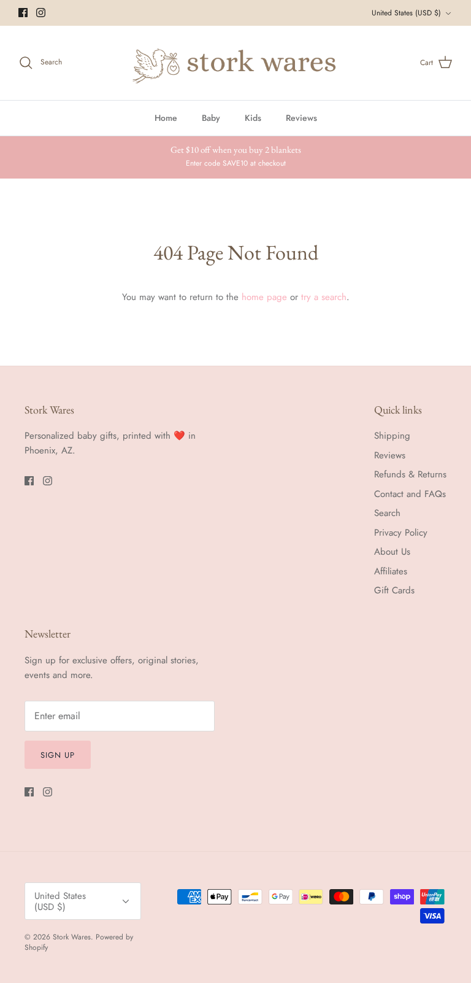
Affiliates (390, 571)
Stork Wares (72, 937)
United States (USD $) (406, 12)
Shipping (392, 435)
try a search (324, 297)
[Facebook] (23, 12)
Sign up (57, 755)
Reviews (301, 118)
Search (387, 513)
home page (264, 297)
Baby (211, 118)
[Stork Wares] (235, 63)
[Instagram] (40, 12)
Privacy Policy (400, 532)
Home (166, 118)
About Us (392, 551)
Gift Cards (394, 590)
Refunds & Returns (410, 474)
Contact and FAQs (410, 494)
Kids (253, 118)
